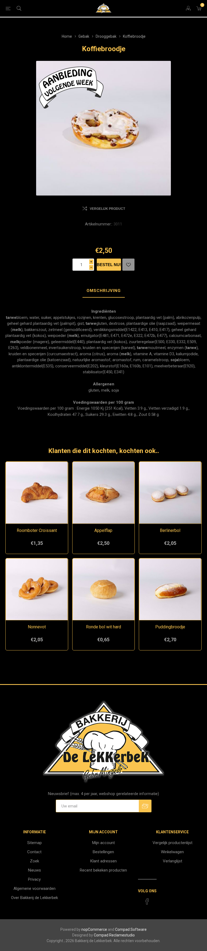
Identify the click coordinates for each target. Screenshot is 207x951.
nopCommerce (94, 929)
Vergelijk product (107, 209)
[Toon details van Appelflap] (103, 493)
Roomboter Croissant (37, 530)
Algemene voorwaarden (34, 888)
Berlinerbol (170, 530)
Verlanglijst (172, 861)
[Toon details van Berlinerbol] (170, 493)
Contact (34, 851)
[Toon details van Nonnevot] (37, 589)
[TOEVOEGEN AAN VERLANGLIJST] (128, 265)
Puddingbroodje (170, 626)
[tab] (103, 291)
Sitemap (34, 842)
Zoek (34, 861)
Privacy (34, 879)
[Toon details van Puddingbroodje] (170, 589)
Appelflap (103, 530)
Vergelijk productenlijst (172, 842)
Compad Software (131, 929)
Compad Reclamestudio (114, 935)
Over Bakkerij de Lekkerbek (34, 897)
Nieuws (34, 870)
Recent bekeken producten (103, 870)
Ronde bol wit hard (103, 626)
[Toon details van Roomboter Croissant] (37, 493)
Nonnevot (37, 626)
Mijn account (103, 842)
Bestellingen (103, 851)
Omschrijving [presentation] (104, 290)
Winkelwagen (172, 851)
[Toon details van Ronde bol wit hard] (103, 589)
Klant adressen (103, 861)
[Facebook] (147, 901)
